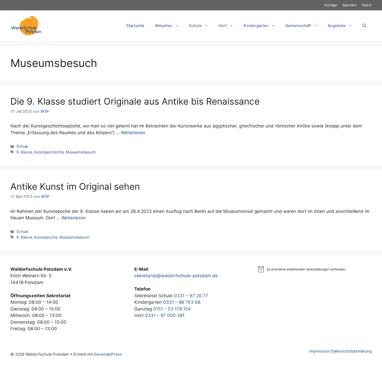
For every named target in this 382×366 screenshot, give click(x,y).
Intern (367, 5)
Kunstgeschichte (49, 152)
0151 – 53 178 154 (172, 308)
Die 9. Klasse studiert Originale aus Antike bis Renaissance (135, 101)
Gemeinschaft (298, 25)
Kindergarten (256, 25)
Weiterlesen (133, 132)
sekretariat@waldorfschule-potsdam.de (176, 275)
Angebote (337, 25)
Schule (22, 146)
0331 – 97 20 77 (191, 295)
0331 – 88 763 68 (181, 302)
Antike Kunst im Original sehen (75, 186)
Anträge (330, 5)
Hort (223, 25)
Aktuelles (163, 25)
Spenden (349, 5)
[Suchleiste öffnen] (364, 25)
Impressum (319, 351)
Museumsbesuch (81, 152)
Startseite (135, 25)
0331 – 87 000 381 (165, 315)
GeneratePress (108, 354)
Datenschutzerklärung (351, 351)
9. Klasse (24, 152)
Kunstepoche (45, 237)
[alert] (315, 269)
